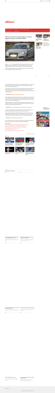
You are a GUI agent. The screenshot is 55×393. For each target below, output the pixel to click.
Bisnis (22, 29)
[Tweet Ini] (28, 133)
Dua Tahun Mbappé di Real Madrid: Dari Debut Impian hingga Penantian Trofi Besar (17, 124)
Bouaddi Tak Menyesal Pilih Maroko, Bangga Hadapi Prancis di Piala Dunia (15, 125)
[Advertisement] (27, 9)
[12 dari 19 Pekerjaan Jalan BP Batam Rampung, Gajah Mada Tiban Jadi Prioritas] (46, 44)
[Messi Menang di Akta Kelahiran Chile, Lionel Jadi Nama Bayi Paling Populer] (30, 140)
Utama (7, 29)
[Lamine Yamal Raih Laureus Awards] (19, 149)
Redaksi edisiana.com (16, 31)
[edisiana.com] (9, 21)
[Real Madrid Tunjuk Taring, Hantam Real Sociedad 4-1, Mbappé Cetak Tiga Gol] (46, 36)
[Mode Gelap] (49, 1)
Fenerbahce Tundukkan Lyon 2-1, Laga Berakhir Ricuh (39, 39)
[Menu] (5, 1)
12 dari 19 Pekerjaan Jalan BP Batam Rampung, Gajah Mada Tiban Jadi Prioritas (46, 47)
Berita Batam (11, 29)
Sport (24, 29)
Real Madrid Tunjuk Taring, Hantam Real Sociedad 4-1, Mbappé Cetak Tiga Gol (46, 39)
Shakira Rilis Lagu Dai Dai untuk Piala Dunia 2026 (12, 128)
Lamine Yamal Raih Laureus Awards (10, 129)
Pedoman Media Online (9, 31)
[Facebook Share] (27, 133)
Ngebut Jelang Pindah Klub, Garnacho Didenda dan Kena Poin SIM (14, 130)
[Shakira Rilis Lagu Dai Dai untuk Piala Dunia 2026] (9, 149)
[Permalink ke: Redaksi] (6, 40)
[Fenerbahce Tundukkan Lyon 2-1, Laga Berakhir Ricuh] (39, 36)
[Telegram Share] (32, 133)
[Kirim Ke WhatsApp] (34, 133)
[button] (48, 1)
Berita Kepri (15, 29)
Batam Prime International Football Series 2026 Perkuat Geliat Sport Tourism (39, 108)
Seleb (6, 35)
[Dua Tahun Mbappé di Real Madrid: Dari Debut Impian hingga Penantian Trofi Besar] (9, 140)
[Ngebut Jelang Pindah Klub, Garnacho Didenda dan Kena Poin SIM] (30, 149)
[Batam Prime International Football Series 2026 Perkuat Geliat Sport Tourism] (39, 74)
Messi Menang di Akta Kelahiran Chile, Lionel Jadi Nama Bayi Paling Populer (30, 144)
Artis (19, 29)
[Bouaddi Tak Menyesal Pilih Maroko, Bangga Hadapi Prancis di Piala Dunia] (19, 140)
